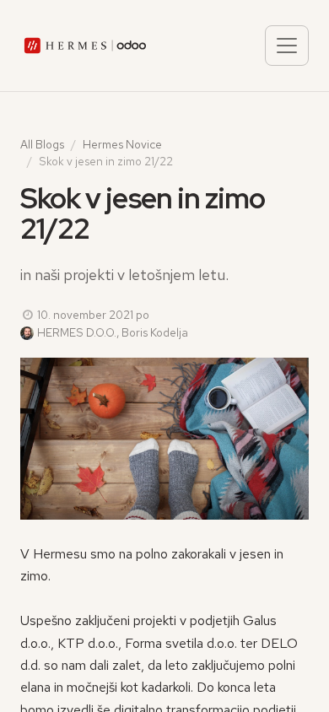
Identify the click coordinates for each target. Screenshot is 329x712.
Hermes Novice (122, 144)
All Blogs (42, 144)
